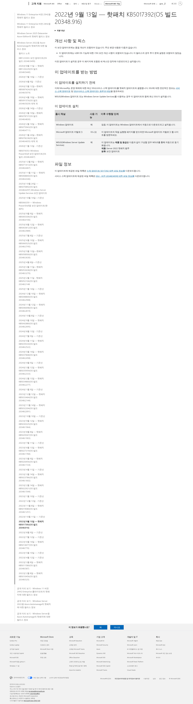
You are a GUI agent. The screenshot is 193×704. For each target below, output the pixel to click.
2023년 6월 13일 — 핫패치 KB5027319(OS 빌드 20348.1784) (31, 450)
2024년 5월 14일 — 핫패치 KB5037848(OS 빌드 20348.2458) (31, 354)
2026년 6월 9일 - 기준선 (30, 81)
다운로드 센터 (44, 645)
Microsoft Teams (101, 670)
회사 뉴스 (159, 649)
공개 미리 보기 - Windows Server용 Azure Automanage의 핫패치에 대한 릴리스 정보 (33, 616)
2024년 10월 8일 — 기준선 (31, 315)
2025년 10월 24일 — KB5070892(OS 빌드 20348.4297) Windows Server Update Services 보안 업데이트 (33, 188)
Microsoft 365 (49, 3)
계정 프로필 (44, 641)
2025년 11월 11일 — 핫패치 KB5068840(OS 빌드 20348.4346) (32, 175)
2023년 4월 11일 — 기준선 (31, 469)
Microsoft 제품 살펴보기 (17, 662)
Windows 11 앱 (14, 666)
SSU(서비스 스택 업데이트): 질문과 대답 (92, 91)
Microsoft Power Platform (135, 662)
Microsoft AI (100, 641)
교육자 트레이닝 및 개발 (77, 662)
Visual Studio (131, 670)
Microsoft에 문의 (105, 679)
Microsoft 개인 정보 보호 (164, 653)
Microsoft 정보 (160, 645)
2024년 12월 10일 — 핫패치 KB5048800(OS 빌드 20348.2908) (32, 296)
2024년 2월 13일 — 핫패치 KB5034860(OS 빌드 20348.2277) (31, 381)
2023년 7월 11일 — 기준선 (31, 442)
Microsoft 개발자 (132, 641)
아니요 (117, 627)
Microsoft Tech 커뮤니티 (135, 653)
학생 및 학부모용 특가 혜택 (78, 666)
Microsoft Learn (132, 645)
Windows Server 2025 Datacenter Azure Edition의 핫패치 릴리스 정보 (33, 35)
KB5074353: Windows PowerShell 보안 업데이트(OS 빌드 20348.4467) (32, 153)
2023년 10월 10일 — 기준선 (32, 416)
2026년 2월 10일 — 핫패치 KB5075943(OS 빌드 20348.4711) (31, 127)
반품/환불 (43, 653)
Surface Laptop (14, 645)
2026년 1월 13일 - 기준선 (31, 146)
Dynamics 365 (100, 653)
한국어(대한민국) (19, 677)
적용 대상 (61, 30)
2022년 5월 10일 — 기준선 (31, 552)
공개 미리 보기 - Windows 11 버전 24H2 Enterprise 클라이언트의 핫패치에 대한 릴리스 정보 (33, 591)
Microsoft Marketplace (134, 657)
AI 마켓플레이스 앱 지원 (135, 649)
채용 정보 (159, 641)
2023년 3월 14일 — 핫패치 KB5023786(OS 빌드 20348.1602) (31, 477)
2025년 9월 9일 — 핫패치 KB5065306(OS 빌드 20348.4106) (31, 216)
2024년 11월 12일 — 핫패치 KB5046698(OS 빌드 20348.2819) (32, 307)
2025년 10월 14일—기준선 (31, 197)
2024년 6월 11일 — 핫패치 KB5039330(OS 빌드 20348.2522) (31, 343)
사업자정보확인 (35, 694)
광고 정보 (162, 679)
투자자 (158, 657)
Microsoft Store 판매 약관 (32, 701)
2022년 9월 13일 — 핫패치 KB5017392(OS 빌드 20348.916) (31, 524)
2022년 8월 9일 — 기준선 (31, 532)
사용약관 (146, 679)
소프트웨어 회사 (132, 666)
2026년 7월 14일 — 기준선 (31, 76)
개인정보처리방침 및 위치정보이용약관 (127, 679)
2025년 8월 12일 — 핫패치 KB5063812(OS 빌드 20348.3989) (31, 227)
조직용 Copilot (14, 649)
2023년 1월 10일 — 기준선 (31, 496)
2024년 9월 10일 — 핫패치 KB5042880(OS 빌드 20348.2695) (31, 323)
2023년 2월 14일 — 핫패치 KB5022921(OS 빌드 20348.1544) (31, 488)
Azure (98, 649)
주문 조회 (43, 657)
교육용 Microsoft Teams (77, 649)
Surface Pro (13, 641)
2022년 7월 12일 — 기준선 (31, 537)
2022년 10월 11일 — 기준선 (32, 516)
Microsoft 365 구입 (112, 3)
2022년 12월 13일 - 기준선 (31, 501)
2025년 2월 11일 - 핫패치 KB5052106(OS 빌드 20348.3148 (31, 281)
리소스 (97, 3)
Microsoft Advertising (103, 662)
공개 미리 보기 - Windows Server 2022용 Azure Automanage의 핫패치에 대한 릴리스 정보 (34, 604)
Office (59, 3)
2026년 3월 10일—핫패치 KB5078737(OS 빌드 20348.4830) (31, 116)
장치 (75, 3)
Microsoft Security (102, 645)
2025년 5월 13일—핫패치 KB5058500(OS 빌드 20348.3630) (31, 254)
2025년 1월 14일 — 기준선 (31, 288)
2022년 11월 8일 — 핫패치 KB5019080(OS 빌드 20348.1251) (31, 508)
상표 (154, 679)
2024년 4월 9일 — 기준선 (31, 362)
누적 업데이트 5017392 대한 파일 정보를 (106, 170)
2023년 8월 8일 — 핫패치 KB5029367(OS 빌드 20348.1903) (31, 434)
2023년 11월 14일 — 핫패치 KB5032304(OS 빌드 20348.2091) (32, 408)
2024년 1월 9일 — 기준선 (31, 389)
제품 (67, 3)
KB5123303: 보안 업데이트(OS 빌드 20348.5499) (33, 59)
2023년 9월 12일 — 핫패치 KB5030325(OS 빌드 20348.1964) (31, 423)
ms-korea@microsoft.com (36, 691)
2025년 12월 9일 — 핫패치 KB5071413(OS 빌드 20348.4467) (31, 164)
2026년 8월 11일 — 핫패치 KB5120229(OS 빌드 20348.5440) (31, 68)
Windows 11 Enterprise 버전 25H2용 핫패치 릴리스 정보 (34, 16)
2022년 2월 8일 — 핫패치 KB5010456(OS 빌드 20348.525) (31, 576)
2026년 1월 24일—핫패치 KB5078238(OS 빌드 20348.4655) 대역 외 (31, 138)
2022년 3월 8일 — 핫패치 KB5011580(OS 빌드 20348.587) (31, 565)
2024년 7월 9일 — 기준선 (31, 336)
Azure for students (75, 670)
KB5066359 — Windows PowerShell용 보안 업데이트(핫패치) (33, 205)
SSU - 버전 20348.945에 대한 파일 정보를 (115, 176)
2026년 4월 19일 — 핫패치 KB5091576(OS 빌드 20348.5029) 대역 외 (31, 100)
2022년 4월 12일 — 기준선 (31, 557)
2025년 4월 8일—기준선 (30, 262)
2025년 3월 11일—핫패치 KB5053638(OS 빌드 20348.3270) (31, 270)
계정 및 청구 (86, 3)
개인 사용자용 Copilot (17, 653)
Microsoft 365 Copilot (103, 666)
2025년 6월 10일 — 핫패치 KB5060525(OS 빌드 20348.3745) (31, 243)
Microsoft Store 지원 (46, 649)
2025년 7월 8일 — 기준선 (31, 235)
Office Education (74, 657)
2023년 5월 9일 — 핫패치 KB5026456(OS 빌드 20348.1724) (31, 461)
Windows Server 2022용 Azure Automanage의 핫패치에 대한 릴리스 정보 (32, 45)
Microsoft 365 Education (77, 653)
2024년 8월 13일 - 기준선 (31, 331)
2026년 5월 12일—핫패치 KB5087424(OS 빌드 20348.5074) (31, 89)
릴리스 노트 (24, 53)
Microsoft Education (75, 641)
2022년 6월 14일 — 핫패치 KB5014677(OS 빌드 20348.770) (31, 544)
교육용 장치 (73, 645)
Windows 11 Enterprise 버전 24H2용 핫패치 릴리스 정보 (34, 25)
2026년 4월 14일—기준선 (31, 108)
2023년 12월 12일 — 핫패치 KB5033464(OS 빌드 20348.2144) (32, 397)
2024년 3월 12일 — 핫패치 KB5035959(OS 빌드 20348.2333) (31, 370)
